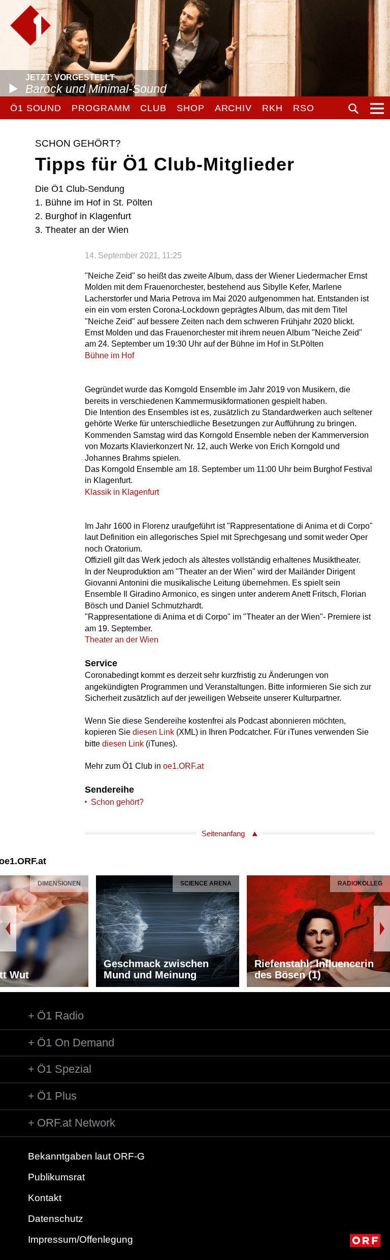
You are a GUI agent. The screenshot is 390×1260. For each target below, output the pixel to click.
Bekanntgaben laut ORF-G (86, 1156)
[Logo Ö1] (30, 25)
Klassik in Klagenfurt (122, 492)
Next (382, 928)
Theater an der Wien (121, 639)
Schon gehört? (117, 802)
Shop (191, 108)
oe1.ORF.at (183, 766)
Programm (101, 108)
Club (153, 108)
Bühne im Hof (109, 355)
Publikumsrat (56, 1177)
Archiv (233, 108)
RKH (272, 108)
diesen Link (153, 732)
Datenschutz (55, 1218)
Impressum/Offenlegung (80, 1239)
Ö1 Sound (35, 108)
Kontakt (44, 1198)
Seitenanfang (223, 833)
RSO (303, 108)
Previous (8, 928)
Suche (353, 109)
